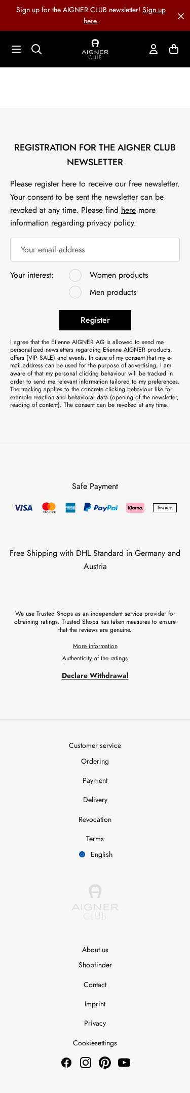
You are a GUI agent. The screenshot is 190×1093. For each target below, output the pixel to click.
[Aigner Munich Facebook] (66, 1063)
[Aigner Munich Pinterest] (105, 1063)
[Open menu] (16, 49)
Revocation (95, 819)
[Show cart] (174, 49)
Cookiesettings (95, 1043)
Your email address (53, 249)
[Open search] (36, 49)
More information (95, 646)
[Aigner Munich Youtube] (124, 1063)
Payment (95, 780)
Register (95, 320)
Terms (95, 839)
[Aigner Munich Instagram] (86, 1063)
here (128, 210)
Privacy (95, 1023)
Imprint (95, 1004)
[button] (181, 15)
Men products (113, 292)
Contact (95, 984)
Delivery (95, 800)
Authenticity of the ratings (95, 658)
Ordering (95, 761)
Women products (119, 275)
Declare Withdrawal (95, 675)
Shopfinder (95, 965)
